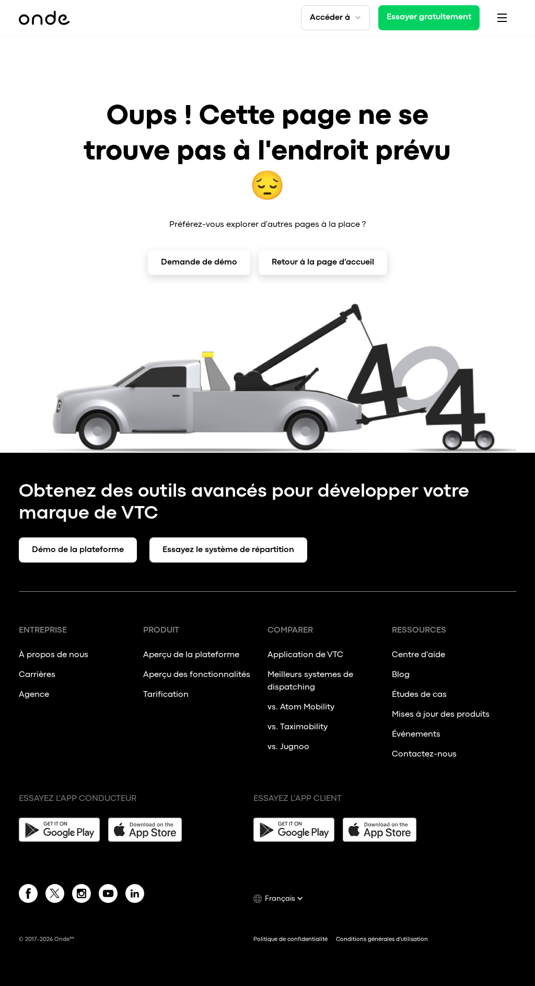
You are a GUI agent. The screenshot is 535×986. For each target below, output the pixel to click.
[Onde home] (44, 17)
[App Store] (148, 830)
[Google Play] (59, 830)
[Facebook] (28, 895)
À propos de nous (53, 655)
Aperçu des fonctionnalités (196, 675)
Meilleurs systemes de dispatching (310, 681)
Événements (416, 734)
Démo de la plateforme (78, 550)
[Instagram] (81, 895)
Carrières (37, 675)
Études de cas (419, 694)
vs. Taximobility (298, 727)
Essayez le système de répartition (228, 550)
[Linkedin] (134, 895)
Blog (401, 675)
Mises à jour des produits (441, 714)
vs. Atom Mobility (301, 707)
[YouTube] (108, 895)
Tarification (166, 694)
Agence (34, 694)
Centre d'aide (418, 655)
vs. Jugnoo (288, 747)
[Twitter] (54, 895)
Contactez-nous (424, 754)
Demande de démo (199, 262)
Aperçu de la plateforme (191, 655)
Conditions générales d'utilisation (382, 939)
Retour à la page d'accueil (323, 262)
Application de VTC (305, 655)
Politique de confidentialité (290, 939)
